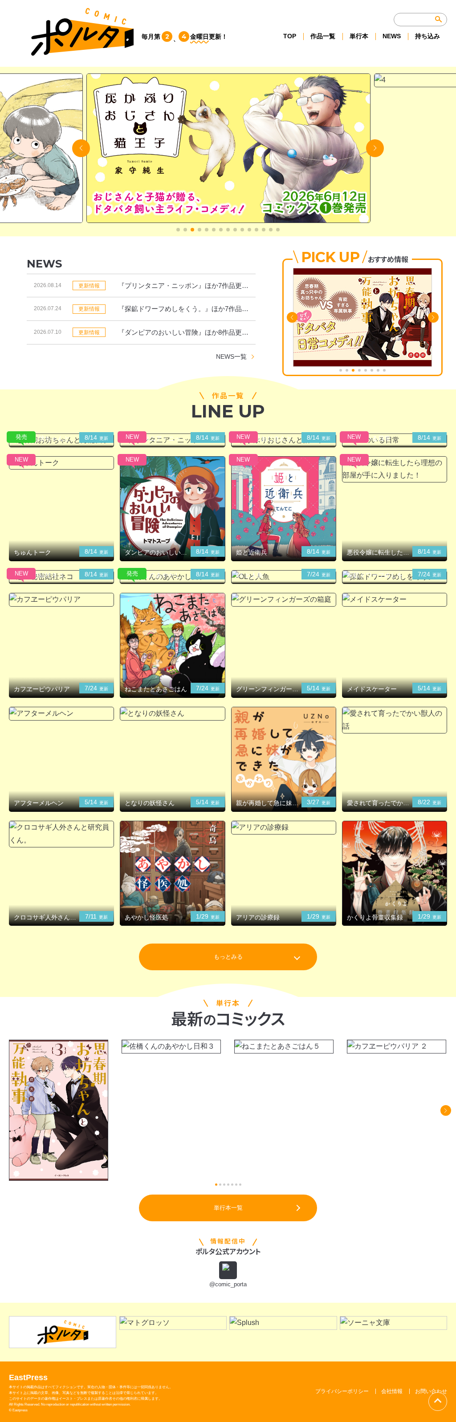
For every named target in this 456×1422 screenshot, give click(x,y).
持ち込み (427, 36)
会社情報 (392, 1391)
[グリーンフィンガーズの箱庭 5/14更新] (283, 600)
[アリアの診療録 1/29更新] (283, 828)
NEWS (392, 36)
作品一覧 (322, 36)
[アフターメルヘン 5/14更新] (61, 714)
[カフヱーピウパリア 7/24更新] (61, 600)
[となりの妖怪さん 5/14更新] (172, 714)
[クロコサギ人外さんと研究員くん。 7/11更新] (61, 834)
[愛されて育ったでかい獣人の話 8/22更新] (394, 720)
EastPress (28, 1377)
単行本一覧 (228, 1207)
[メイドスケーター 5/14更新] (394, 600)
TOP (289, 36)
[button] (178, 229)
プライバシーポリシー (342, 1391)
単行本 (359, 36)
